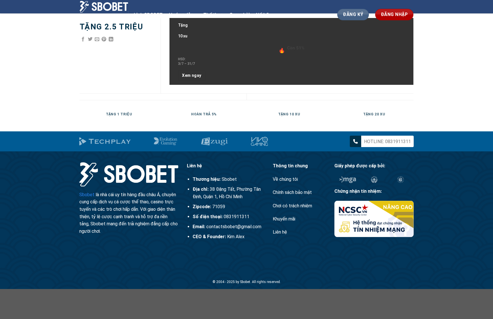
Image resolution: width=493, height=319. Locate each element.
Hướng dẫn (181, 14)
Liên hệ (280, 232)
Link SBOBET (148, 14)
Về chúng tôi (285, 179)
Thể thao (213, 14)
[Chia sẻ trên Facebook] (83, 39)
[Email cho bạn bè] (97, 39)
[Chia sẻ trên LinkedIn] (111, 39)
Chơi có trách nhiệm (292, 205)
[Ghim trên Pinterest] (104, 39)
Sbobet (86, 194)
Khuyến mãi (284, 219)
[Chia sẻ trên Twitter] (90, 39)
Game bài (239, 14)
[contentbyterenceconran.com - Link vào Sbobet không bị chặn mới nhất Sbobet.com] (104, 7)
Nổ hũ (262, 14)
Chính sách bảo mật (292, 192)
